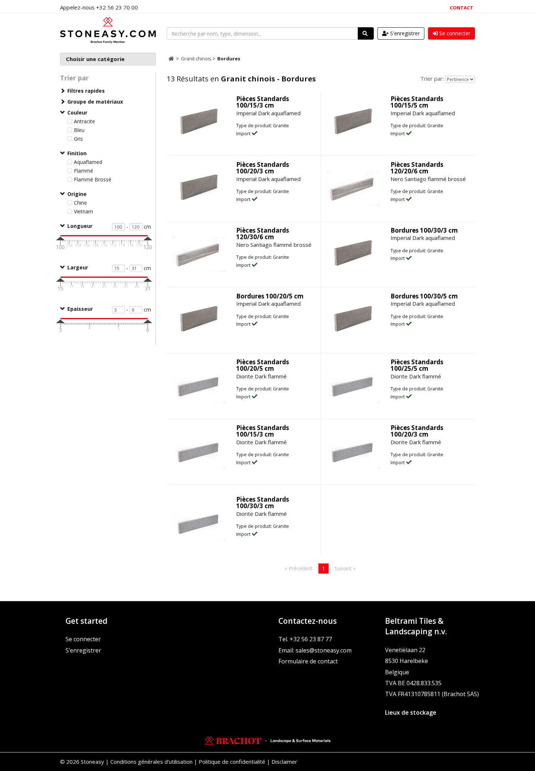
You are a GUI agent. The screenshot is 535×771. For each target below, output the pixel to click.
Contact (461, 7)
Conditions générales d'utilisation (151, 761)
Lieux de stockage (410, 712)
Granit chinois (197, 58)
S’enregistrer (83, 650)
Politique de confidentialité (232, 761)
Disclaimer (284, 761)
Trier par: (432, 78)
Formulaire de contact (308, 661)
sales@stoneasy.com (324, 650)
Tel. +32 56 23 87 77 (305, 639)
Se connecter (83, 639)
